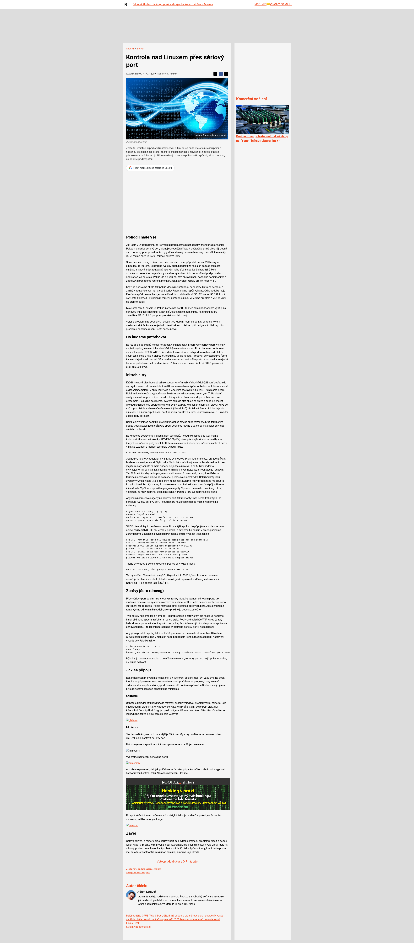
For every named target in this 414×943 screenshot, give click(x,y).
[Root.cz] (126, 4)
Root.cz (130, 48)
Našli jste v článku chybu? (138, 872)
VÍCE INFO (261, 4)
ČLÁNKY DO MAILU (281, 4)
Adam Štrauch (135, 73)
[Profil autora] (131, 895)
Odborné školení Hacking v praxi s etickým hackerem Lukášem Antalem (173, 4)
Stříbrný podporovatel (138, 926)
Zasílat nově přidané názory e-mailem (143, 869)
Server (140, 48)
